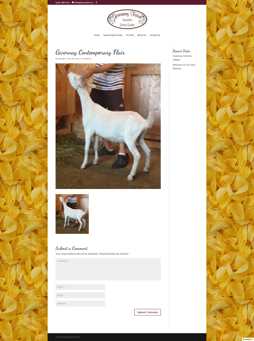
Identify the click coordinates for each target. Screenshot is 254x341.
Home (97, 35)
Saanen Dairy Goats (113, 35)
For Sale (130, 35)
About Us (141, 35)
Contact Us (155, 35)
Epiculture (62, 59)
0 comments (86, 59)
